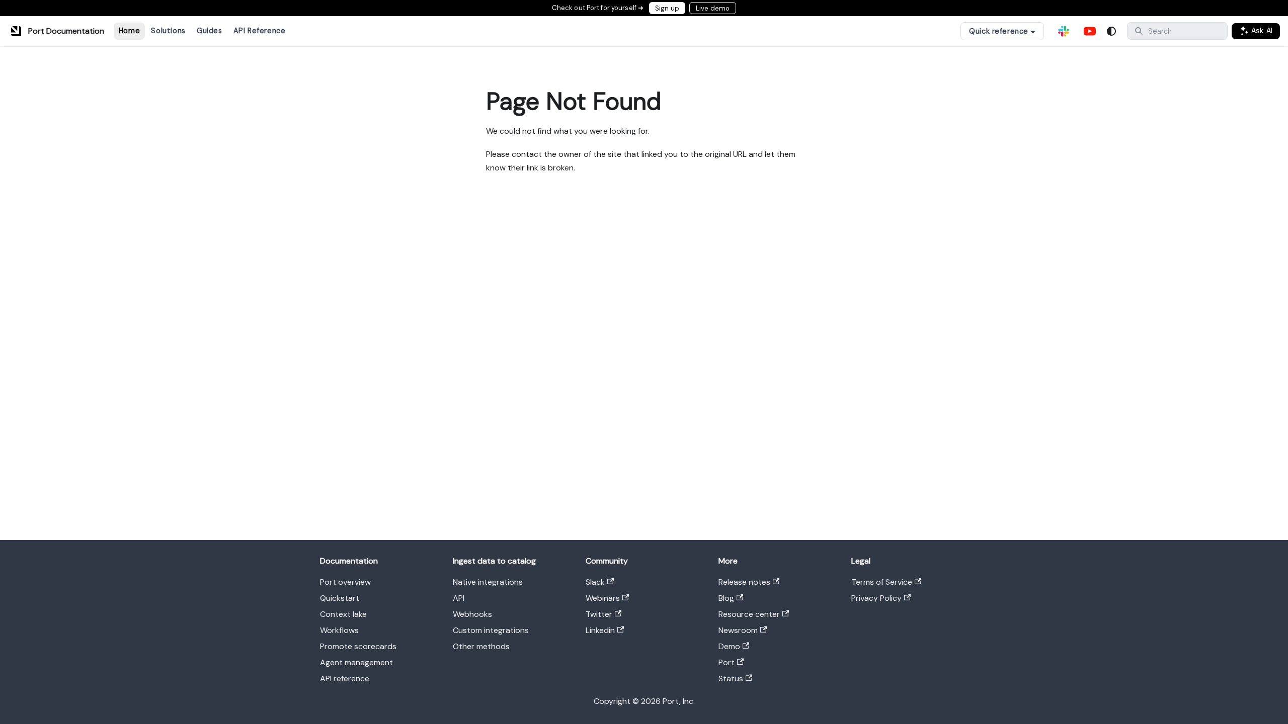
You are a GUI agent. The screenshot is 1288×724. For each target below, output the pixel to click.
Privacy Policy (876, 598)
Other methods (481, 646)
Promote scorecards (358, 646)
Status (730, 678)
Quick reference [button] (998, 31)
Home (129, 30)
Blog (726, 598)
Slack (595, 582)
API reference (344, 678)
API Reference (259, 30)
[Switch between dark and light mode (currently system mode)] (1111, 31)
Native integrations (488, 582)
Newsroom (738, 630)
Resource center (749, 614)
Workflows (339, 630)
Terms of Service (881, 582)
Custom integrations (491, 630)
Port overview (345, 582)
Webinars (603, 598)
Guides (209, 30)
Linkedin (600, 630)
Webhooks (472, 614)
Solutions (168, 30)
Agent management (356, 662)
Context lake (343, 614)
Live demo (713, 8)
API (458, 598)
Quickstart (339, 598)
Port (726, 662)
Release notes (744, 582)
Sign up (667, 8)
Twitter (599, 614)
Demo (729, 646)
